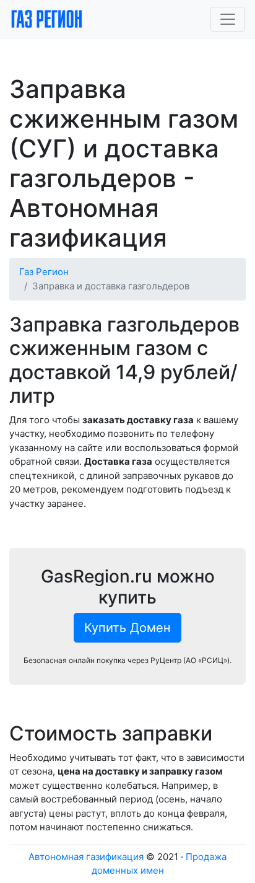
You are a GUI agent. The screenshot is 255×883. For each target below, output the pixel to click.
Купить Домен (127, 627)
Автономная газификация (86, 857)
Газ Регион (44, 272)
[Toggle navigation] (227, 19)
